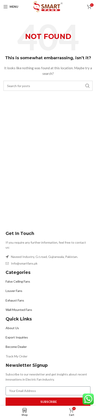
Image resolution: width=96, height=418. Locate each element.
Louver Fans (14, 291)
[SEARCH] (87, 86)
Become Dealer (16, 347)
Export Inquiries (17, 337)
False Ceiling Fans (18, 281)
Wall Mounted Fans (19, 310)
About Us (12, 328)
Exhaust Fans (15, 300)
